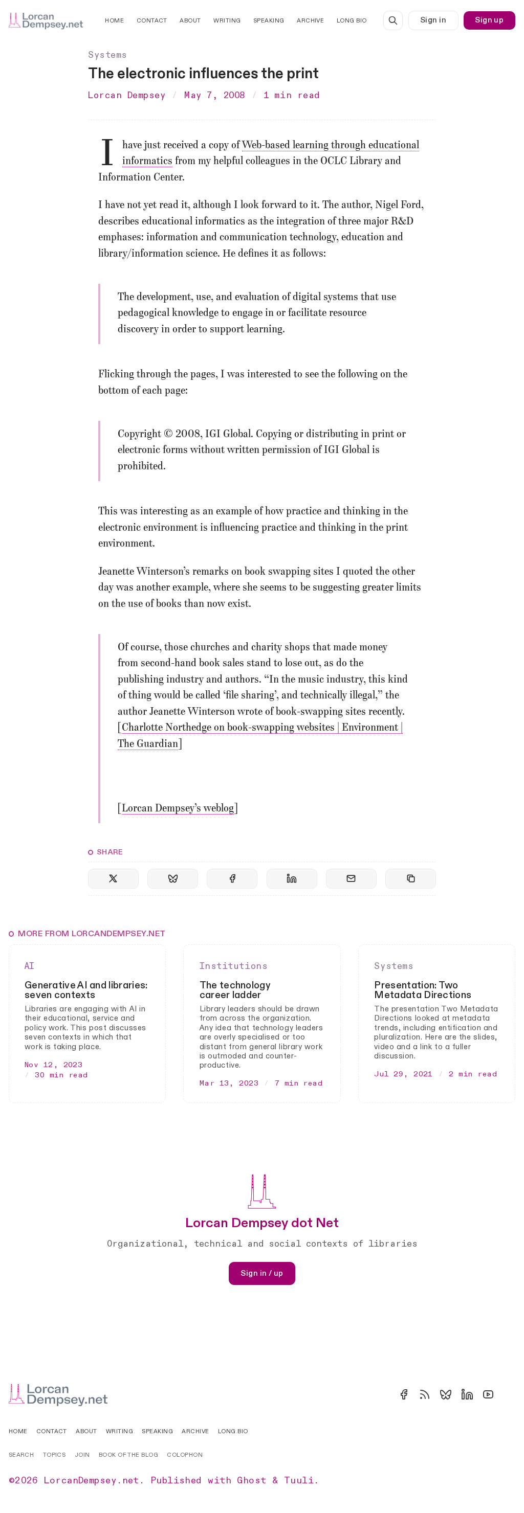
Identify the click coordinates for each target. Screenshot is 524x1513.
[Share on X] (113, 879)
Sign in (433, 20)
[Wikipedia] (509, 1394)
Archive (310, 21)
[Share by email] (351, 879)
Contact (152, 21)
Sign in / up (262, 1273)
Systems (107, 55)
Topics (54, 1455)
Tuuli (299, 1480)
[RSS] (425, 1394)
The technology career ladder (235, 990)
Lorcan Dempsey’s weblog (178, 809)
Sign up (489, 20)
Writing (227, 21)
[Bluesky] (446, 1394)
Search (21, 1455)
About (190, 21)
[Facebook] (404, 1394)
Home (114, 21)
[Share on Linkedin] (292, 879)
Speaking (269, 21)
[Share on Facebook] (232, 879)
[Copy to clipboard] (410, 879)
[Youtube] (488, 1394)
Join (82, 1455)
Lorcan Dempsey (127, 95)
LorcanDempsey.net (91, 1480)
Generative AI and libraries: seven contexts (86, 990)
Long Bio (352, 21)
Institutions (234, 966)
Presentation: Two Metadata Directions (422, 990)
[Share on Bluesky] (172, 879)
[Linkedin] (467, 1394)
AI (30, 966)
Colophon (185, 1455)
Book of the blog (128, 1455)
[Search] (393, 20)
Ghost (251, 1480)
